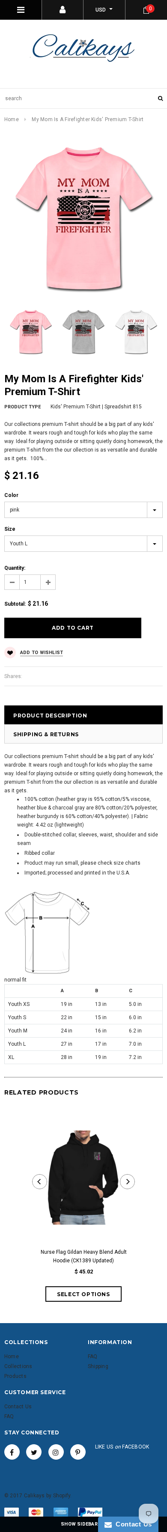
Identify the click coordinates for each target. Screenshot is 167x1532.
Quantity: (14, 568)
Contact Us (132, 1524)
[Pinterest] (78, 1452)
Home (11, 119)
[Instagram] (56, 1452)
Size (9, 529)
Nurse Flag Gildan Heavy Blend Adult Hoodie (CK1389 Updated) (84, 1256)
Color (11, 495)
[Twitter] (34, 1452)
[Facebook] (12, 1452)
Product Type (22, 407)
